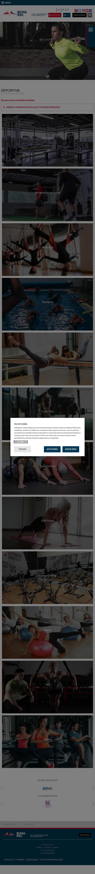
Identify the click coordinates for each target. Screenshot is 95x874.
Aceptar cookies (52, 449)
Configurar (22, 449)
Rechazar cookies (70, 449)
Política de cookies (20, 442)
